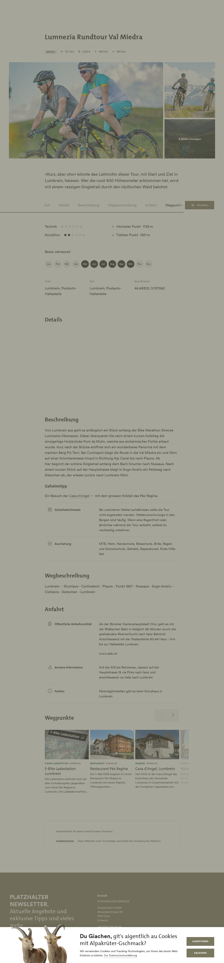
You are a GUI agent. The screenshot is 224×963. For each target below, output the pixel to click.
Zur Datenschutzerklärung (120, 955)
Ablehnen (200, 953)
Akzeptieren (200, 941)
